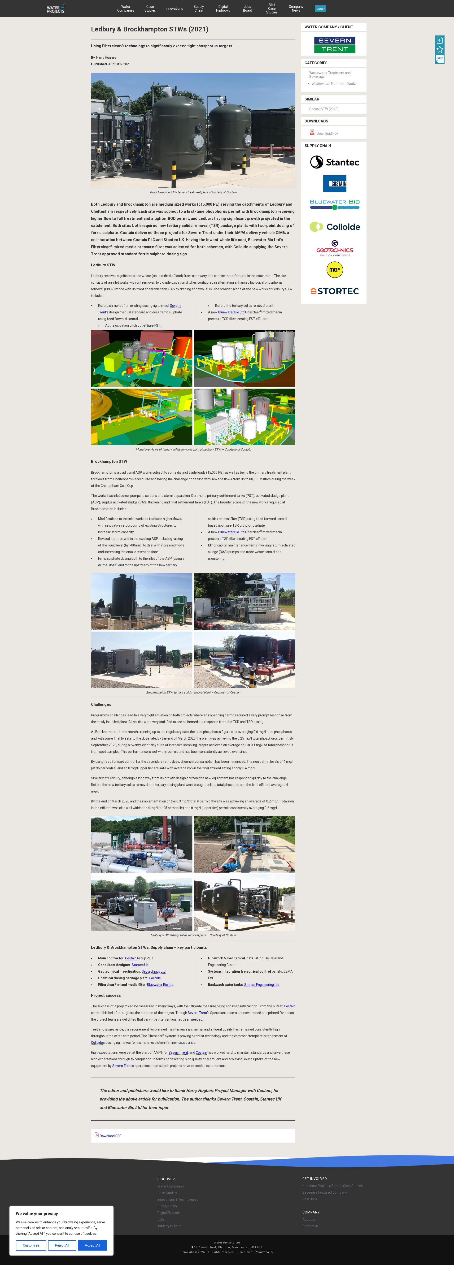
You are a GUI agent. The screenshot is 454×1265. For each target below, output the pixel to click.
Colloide (155, 978)
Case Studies (150, 8)
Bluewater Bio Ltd (231, 312)
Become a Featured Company (324, 1192)
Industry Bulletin (169, 1226)
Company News (296, 8)
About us (309, 1219)
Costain (130, 958)
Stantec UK (140, 965)
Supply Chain (199, 8)
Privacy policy (264, 1252)
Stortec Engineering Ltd (261, 985)
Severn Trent (197, 1013)
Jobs (161, 1219)
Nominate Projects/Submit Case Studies (332, 1186)
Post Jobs (309, 1199)
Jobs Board (247, 8)
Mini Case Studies (272, 8)
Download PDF (110, 1136)
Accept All (92, 1245)
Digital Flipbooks (223, 8)
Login (321, 8)
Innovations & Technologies (177, 1199)
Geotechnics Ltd (154, 971)
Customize (31, 1245)
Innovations (174, 8)
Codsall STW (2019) (324, 109)
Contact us (310, 1226)
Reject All (62, 1245)
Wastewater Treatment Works (334, 84)
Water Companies (125, 8)
